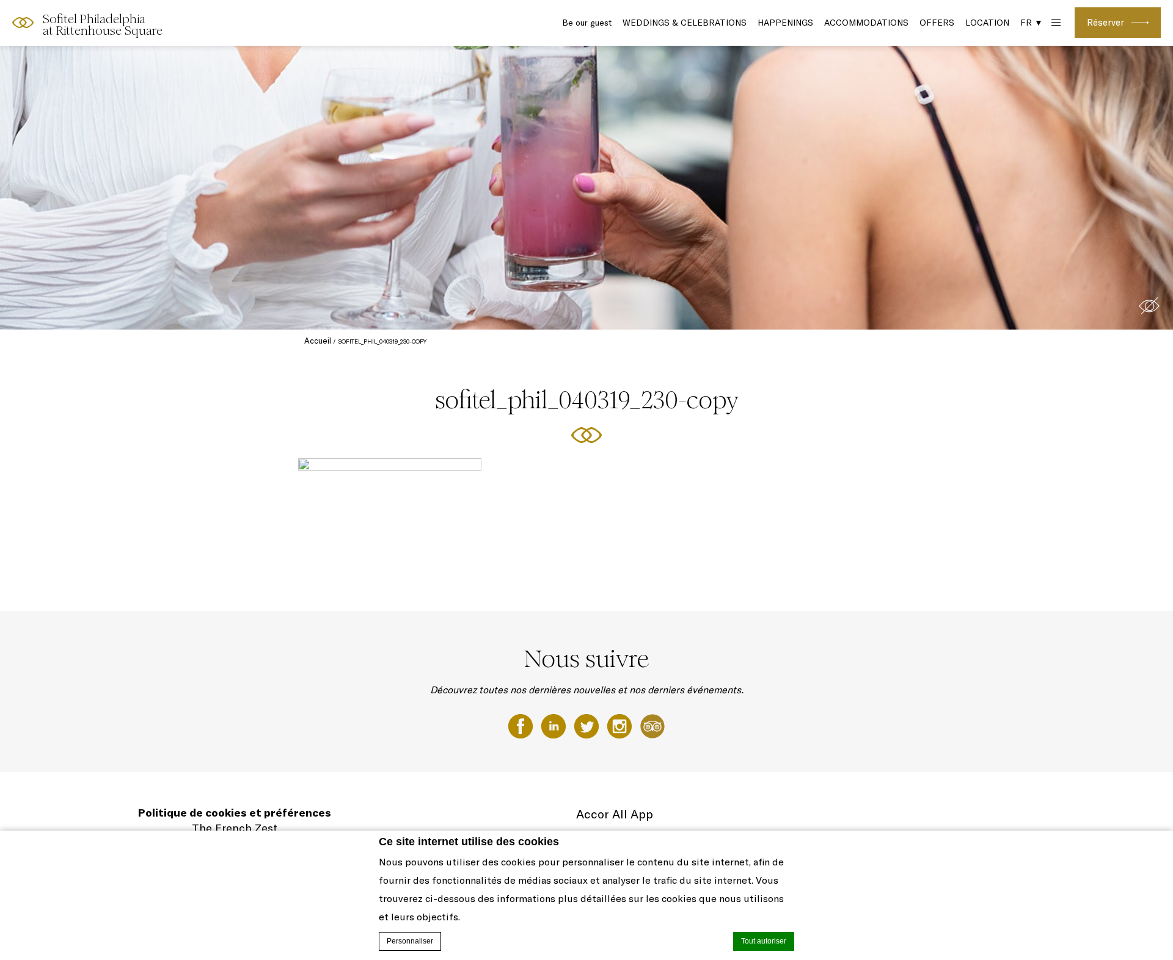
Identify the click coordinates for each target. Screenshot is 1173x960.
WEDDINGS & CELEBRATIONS (685, 22)
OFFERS (936, 22)
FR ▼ (1031, 22)
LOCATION (987, 22)
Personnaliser (410, 941)
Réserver (1105, 22)
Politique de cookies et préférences (234, 813)
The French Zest (234, 828)
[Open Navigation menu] (1054, 23)
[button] (1149, 305)
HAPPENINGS (785, 22)
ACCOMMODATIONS (866, 22)
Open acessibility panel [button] (49, 21)
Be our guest (587, 22)
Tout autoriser (763, 941)
